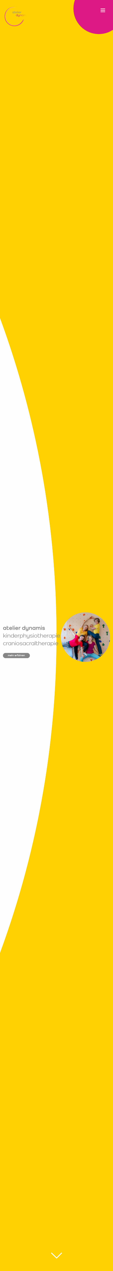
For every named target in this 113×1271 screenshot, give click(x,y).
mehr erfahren (16, 655)
